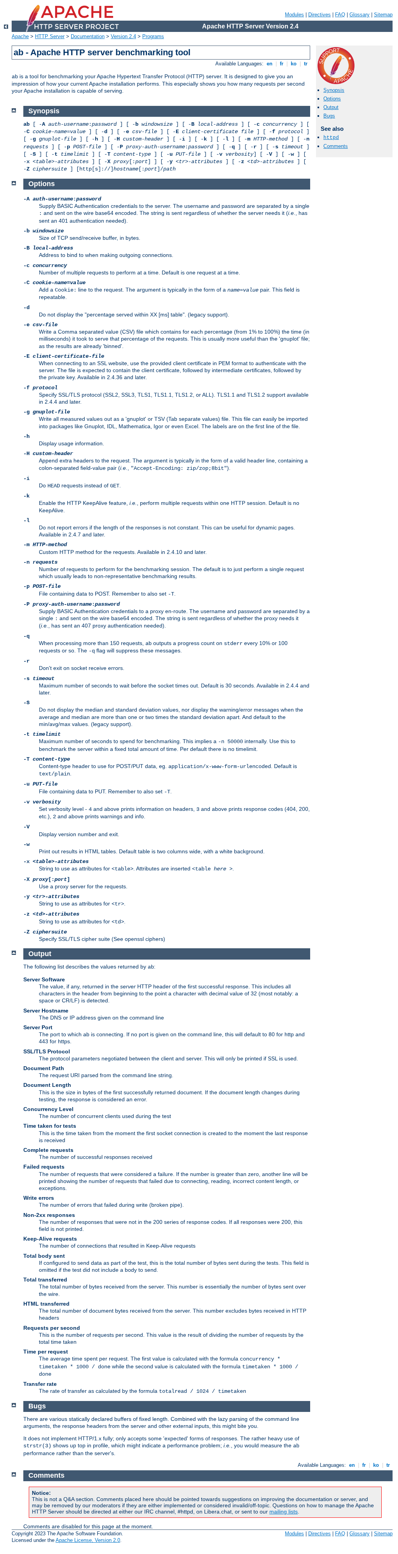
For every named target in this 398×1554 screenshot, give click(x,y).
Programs (153, 36)
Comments (335, 146)
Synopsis (333, 90)
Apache (20, 36)
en (269, 64)
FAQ (340, 15)
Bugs (329, 116)
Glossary (359, 15)
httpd (331, 138)
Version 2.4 (123, 36)
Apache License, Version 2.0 (88, 1540)
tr (305, 64)
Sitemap (383, 15)
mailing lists (283, 1511)
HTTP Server (50, 36)
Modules (294, 15)
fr (281, 64)
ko (293, 64)
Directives (319, 15)
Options (332, 99)
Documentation (88, 36)
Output (331, 107)
